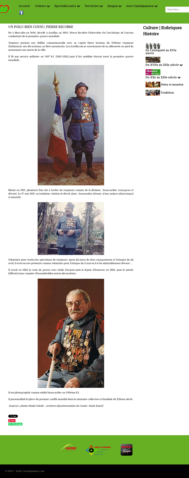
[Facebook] (22, 12)
